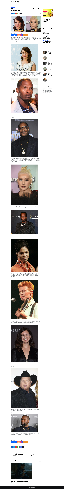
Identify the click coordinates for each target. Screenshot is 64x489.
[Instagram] (20, 35)
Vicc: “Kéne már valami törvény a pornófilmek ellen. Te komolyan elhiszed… (47, 33)
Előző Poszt (15, 453)
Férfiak (49, 51)
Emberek (49, 73)
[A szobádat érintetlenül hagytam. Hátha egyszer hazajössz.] (45, 52)
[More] (25, 35)
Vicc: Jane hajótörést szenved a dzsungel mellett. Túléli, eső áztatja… (48, 48)
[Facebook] (14, 35)
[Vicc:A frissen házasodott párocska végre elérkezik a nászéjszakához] (45, 80)
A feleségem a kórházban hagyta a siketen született (19, 481)
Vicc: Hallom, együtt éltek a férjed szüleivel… (47, 20)
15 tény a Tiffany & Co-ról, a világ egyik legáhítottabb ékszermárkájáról (18, 455)
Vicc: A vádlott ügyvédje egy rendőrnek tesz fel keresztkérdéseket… (47, 37)
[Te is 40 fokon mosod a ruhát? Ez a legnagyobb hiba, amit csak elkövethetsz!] (45, 58)
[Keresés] (52, 1)
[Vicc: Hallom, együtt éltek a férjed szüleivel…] (48, 13)
